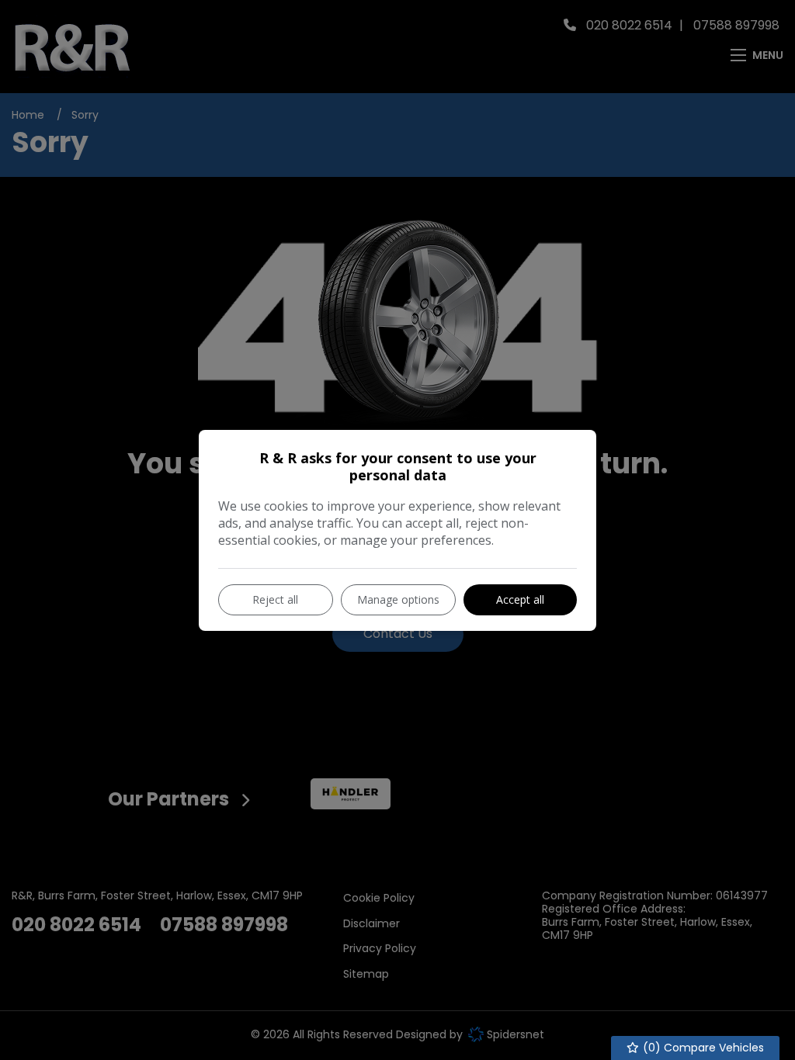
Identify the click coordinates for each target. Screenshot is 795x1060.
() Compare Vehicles (702, 1047)
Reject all (275, 599)
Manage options (398, 599)
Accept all (520, 599)
